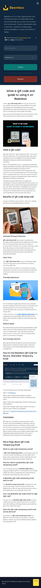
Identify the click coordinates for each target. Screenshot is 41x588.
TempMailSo (23, 38)
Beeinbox (13, 393)
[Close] (36, 37)
